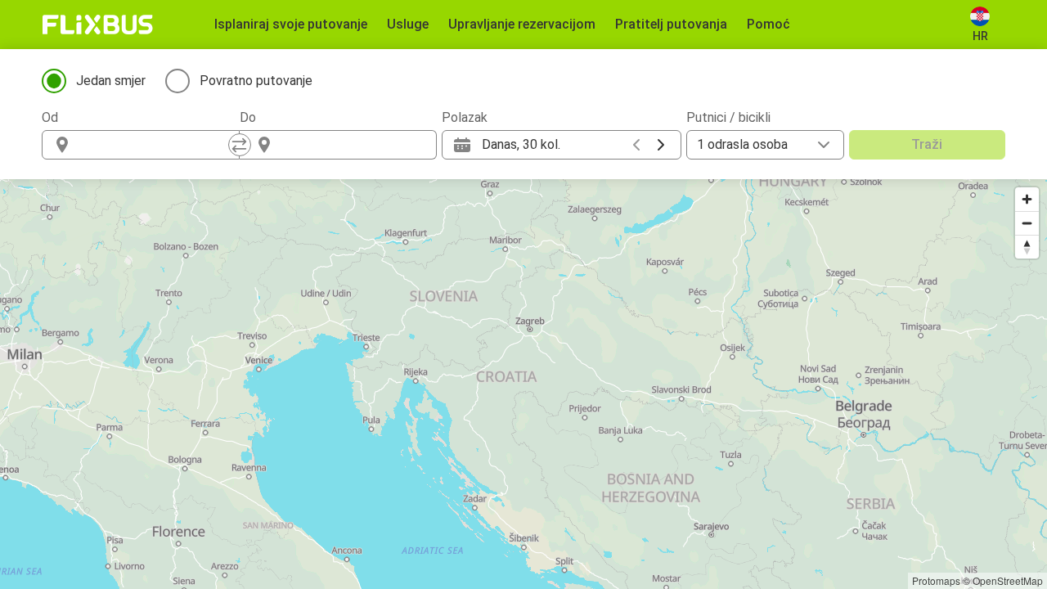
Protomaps (936, 580)
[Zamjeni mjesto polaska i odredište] (239, 144)
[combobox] (155, 145)
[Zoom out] (1027, 223)
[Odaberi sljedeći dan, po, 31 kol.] (661, 145)
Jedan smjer (111, 80)
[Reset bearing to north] (1027, 247)
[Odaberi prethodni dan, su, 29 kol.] (636, 145)
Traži (926, 144)
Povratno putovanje (256, 80)
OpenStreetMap (1008, 580)
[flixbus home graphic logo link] (98, 24)
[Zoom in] (1027, 199)
